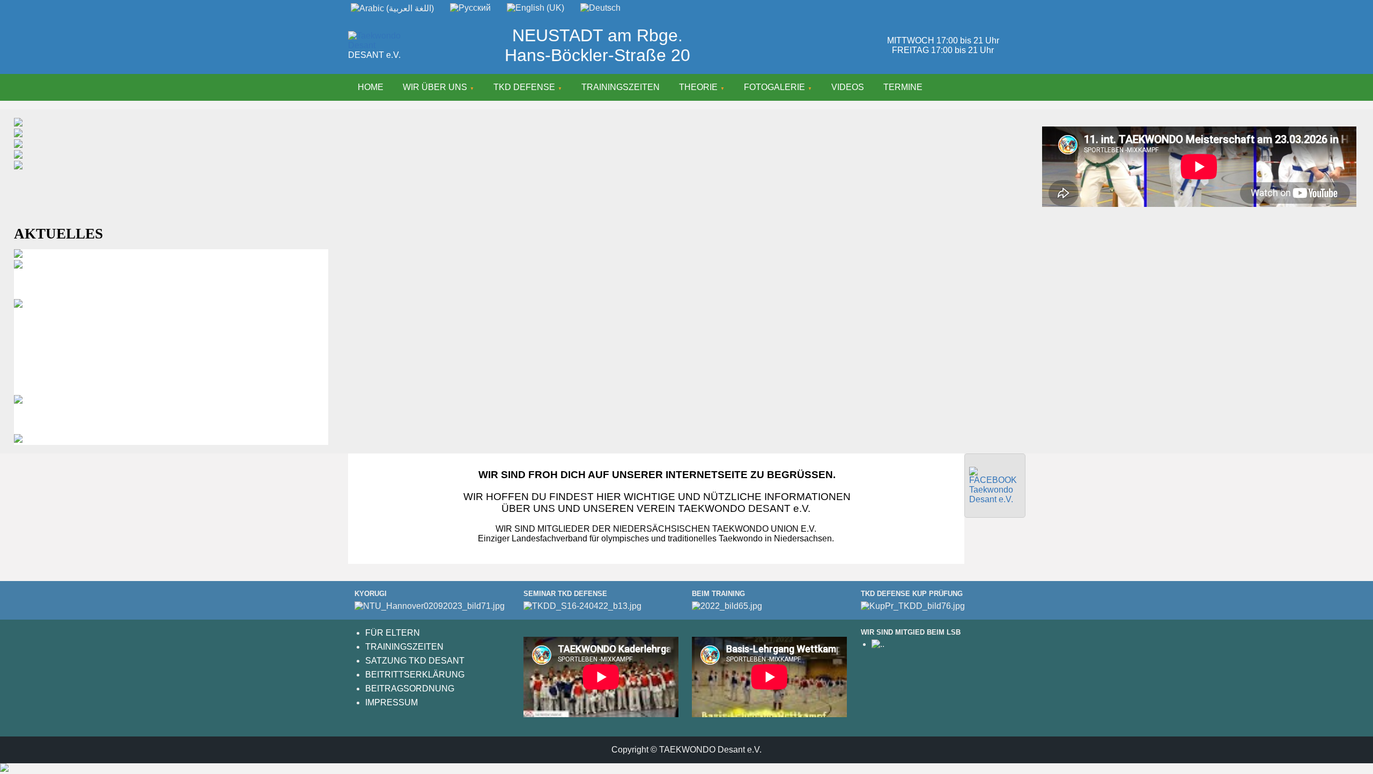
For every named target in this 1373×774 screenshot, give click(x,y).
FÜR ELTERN (392, 632)
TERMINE (902, 87)
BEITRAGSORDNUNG (409, 688)
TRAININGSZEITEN (620, 87)
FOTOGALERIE (774, 87)
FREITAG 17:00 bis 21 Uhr (943, 50)
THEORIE (698, 87)
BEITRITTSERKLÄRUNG (414, 674)
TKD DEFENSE (524, 87)
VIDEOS (847, 87)
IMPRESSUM (391, 702)
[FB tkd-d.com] (995, 499)
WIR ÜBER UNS (435, 87)
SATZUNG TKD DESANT (414, 660)
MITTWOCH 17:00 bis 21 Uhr (943, 40)
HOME (370, 87)
